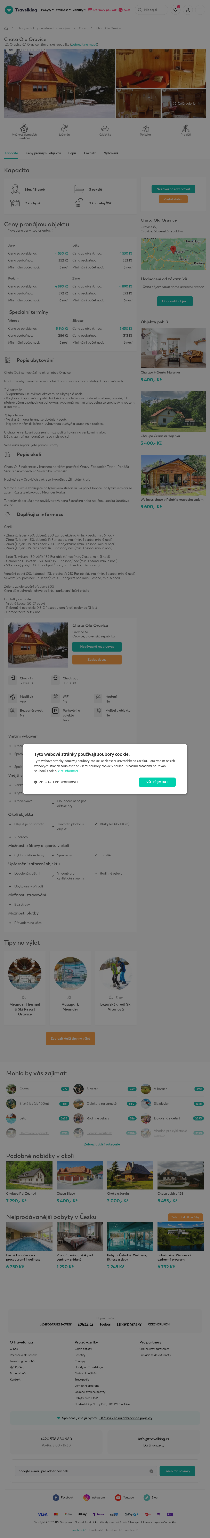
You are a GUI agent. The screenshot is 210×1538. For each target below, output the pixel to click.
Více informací (68, 771)
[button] (56, 782)
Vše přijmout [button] (157, 782)
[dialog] (105, 769)
